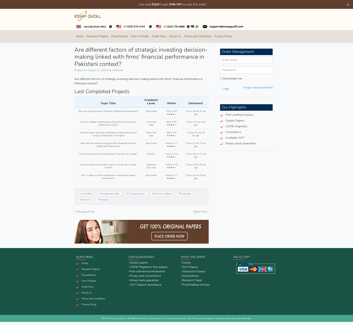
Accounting (86, 193)
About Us (175, 36)
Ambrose (117, 70)
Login (225, 89)
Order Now (159, 36)
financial (86, 199)
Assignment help (110, 193)
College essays (136, 193)
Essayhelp (185, 193)
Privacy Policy (223, 36)
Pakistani (104, 199)
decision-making (162, 193)
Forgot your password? (258, 87)
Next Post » (201, 212)
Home (80, 36)
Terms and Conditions (198, 36)
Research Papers (97, 36)
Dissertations (119, 36)
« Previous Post (84, 212)
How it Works (140, 36)
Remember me (232, 79)
